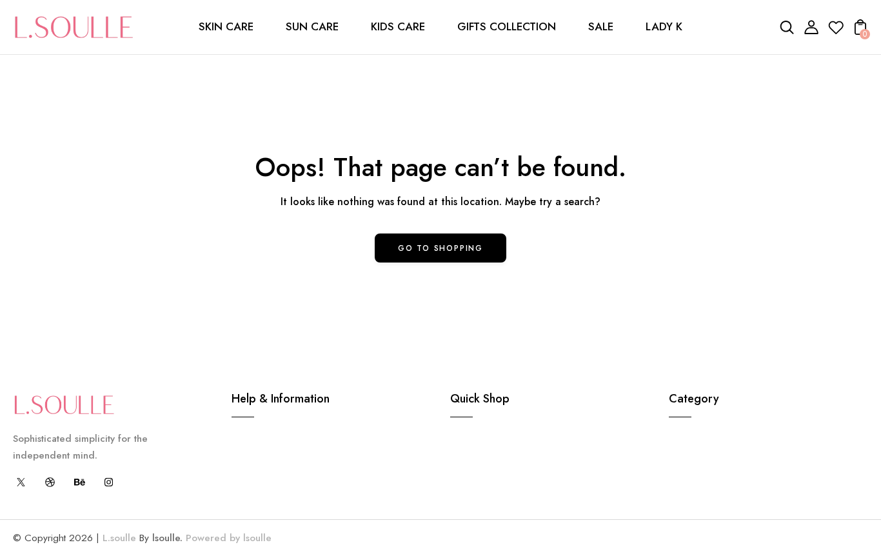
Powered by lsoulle (227, 538)
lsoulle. (167, 538)
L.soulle (119, 538)
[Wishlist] (836, 32)
